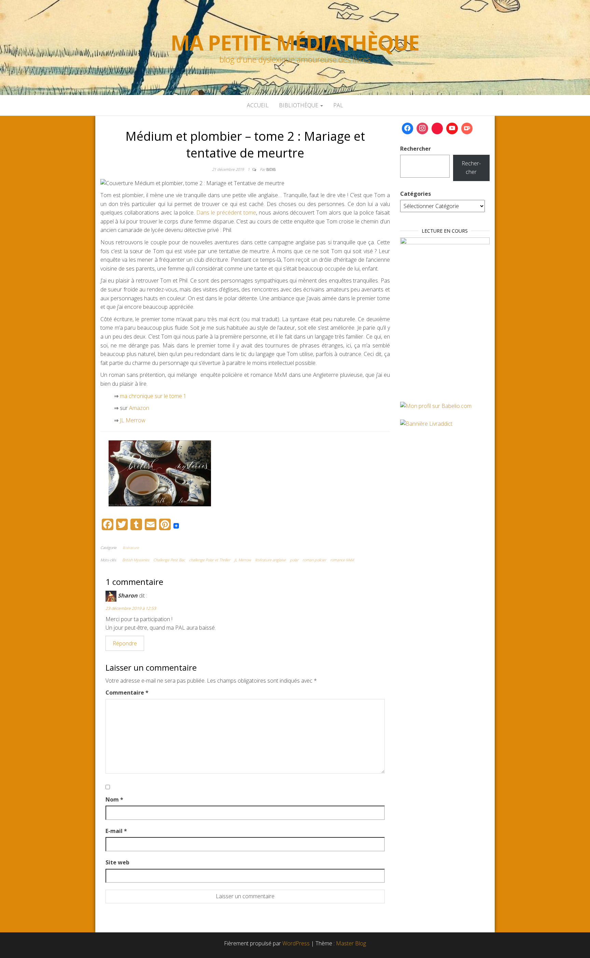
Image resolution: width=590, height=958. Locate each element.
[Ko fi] (467, 128)
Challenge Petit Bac (169, 559)
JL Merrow (132, 420)
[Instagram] (422, 128)
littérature (131, 547)
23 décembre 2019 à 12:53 (131, 608)
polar (294, 559)
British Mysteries (135, 559)
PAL (338, 105)
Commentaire (127, 692)
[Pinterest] (437, 128)
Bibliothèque (299, 105)
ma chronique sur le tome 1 (152, 396)
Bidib (271, 169)
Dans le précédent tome (226, 212)
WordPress (296, 943)
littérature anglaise (270, 559)
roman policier (314, 559)
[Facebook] (407, 128)
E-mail (116, 831)
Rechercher (415, 148)
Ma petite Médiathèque (295, 43)
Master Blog (351, 943)
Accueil (258, 105)
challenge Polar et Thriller (209, 559)
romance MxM (342, 559)
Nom (114, 799)
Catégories (415, 193)
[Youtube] (452, 128)
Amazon (139, 408)
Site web (117, 862)
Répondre (125, 643)
